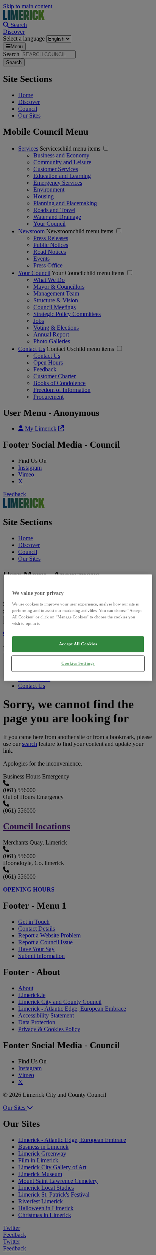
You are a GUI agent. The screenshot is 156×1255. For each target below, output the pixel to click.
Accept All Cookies (78, 644)
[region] (78, 627)
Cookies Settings (78, 663)
